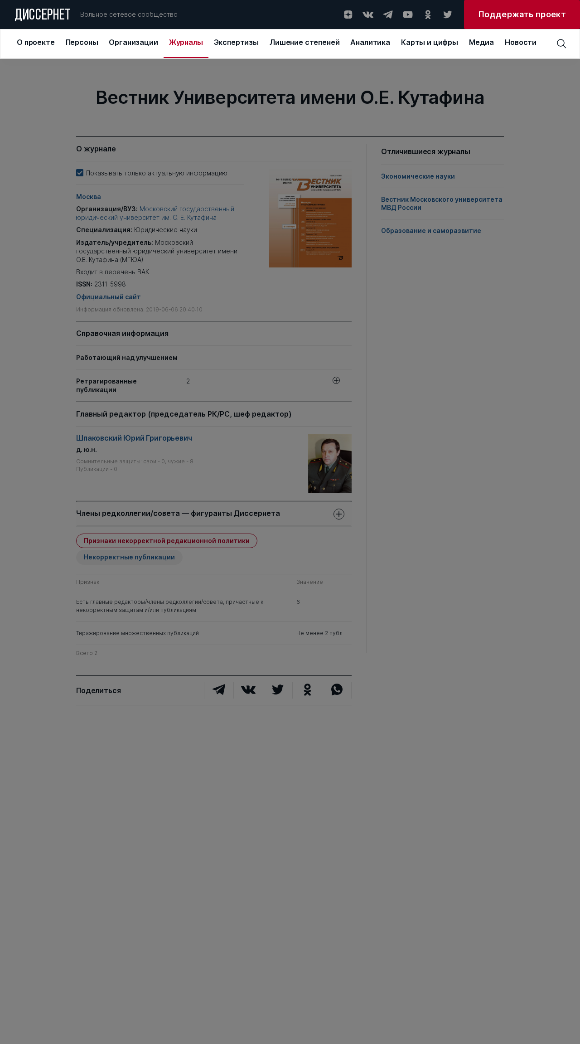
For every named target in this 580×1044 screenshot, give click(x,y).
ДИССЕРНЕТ (42, 16)
